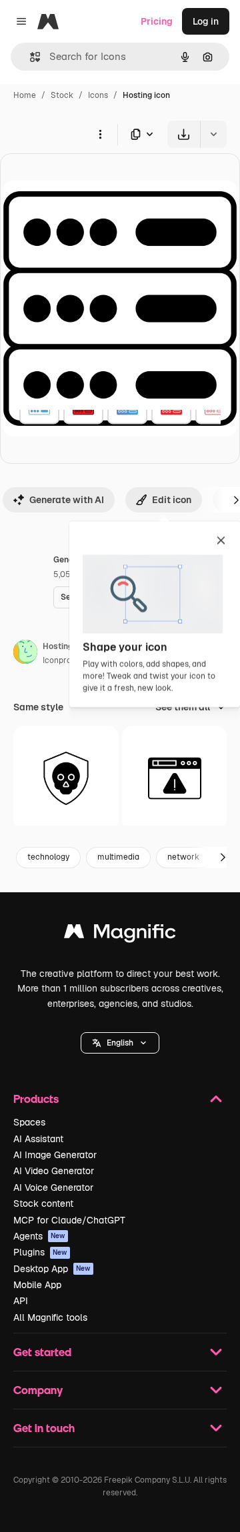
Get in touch (44, 1428)
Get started (42, 1352)
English (120, 1043)
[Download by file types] (142, 134)
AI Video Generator (53, 1171)
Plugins (40, 1252)
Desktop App (52, 1269)
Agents (39, 1236)
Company (38, 1390)
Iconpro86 (62, 660)
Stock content (43, 1203)
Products (36, 1099)
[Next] (223, 857)
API (20, 1301)
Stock (62, 95)
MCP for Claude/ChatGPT (69, 1220)
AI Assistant (38, 1139)
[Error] (174, 778)
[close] (221, 541)
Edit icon (171, 500)
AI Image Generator (55, 1155)
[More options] (100, 134)
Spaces (29, 1122)
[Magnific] (120, 934)
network (183, 857)
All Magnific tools (50, 1317)
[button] (120, 1043)
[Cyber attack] (66, 778)
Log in (206, 21)
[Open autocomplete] (29, 57)
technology (48, 857)
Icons (98, 95)
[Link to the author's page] (25, 654)
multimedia (118, 857)
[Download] (183, 134)
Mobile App (37, 1285)
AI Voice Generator (53, 1187)
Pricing (157, 21)
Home (24, 95)
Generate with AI (66, 500)
